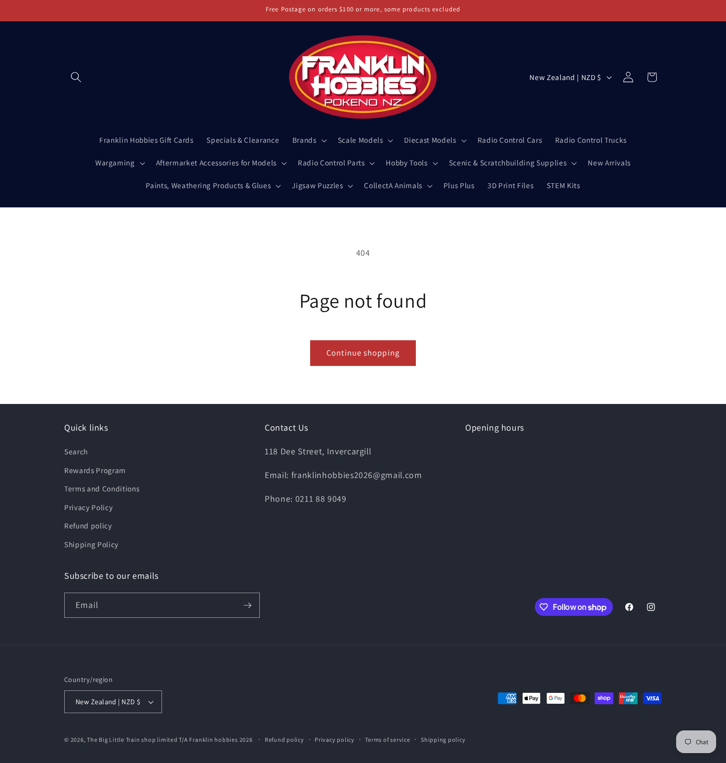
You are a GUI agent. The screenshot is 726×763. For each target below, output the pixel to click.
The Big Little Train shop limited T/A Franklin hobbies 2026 (170, 739)
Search (76, 451)
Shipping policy (443, 739)
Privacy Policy (88, 507)
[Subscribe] (247, 605)
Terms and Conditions (101, 489)
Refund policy (88, 526)
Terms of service (387, 739)
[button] (76, 77)
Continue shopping (363, 352)
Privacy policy (335, 739)
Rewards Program (95, 470)
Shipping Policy (91, 544)
